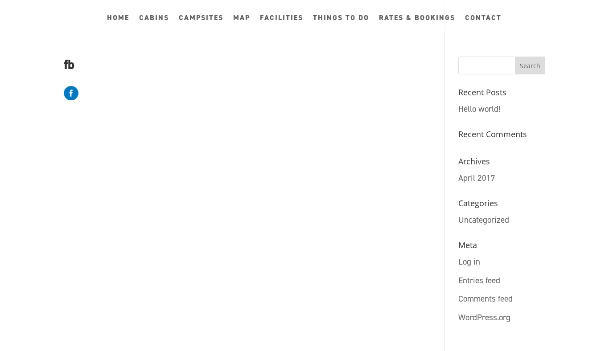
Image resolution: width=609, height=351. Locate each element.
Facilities (281, 18)
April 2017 (476, 178)
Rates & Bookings (417, 18)
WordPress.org (484, 317)
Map (241, 18)
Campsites (201, 18)
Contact (483, 18)
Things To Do (341, 18)
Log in (469, 261)
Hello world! (479, 108)
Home (118, 18)
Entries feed (479, 280)
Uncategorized (483, 219)
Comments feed (485, 298)
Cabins (154, 18)
